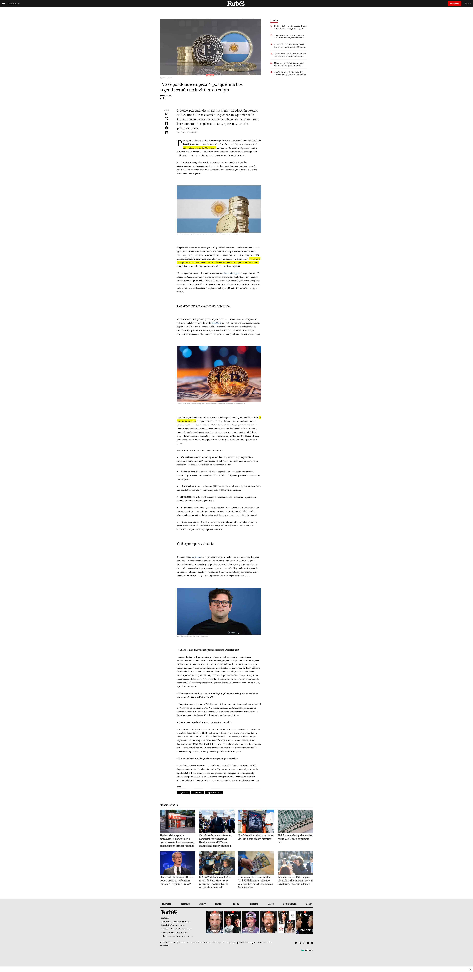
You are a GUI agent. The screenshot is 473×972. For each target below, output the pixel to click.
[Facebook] (166, 123)
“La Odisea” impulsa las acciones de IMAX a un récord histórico (256, 837)
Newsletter (173, 943)
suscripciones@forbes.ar (179, 932)
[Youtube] (308, 943)
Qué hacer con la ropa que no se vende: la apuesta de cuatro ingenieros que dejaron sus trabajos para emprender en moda (290, 55)
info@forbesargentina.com (176, 925)
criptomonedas (214, 792)
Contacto (182, 943)
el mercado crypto (231, 273)
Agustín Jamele (166, 95)
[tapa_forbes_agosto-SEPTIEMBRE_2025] (304, 922)
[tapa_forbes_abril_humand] (233, 922)
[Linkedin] (166, 132)
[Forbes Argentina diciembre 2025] (269, 922)
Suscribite (454, 3)
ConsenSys (198, 792)
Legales (233, 943)
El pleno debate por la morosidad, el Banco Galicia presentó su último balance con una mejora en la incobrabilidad (177, 840)
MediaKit (163, 943)
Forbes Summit (289, 904)
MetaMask (216, 322)
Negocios (219, 904)
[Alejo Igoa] (251, 922)
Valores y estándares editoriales (198, 943)
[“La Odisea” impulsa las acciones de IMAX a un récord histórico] (256, 821)
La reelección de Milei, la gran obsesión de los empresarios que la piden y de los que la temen (295, 880)
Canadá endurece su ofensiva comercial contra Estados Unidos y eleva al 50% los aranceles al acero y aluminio (215, 840)
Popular (274, 20)
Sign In (468, 3)
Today (308, 904)
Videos (271, 904)
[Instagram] (304, 943)
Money (202, 904)
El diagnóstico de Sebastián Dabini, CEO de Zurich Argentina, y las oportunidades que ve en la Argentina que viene (290, 27)
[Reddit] (166, 128)
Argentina (183, 792)
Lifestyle (236, 904)
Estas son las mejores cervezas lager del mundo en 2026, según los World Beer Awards (290, 45)
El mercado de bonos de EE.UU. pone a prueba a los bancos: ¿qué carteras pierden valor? (177, 880)
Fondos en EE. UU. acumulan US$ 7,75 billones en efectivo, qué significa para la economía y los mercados (255, 882)
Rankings (254, 904)
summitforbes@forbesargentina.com (179, 929)
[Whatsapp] (166, 114)
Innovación (166, 904)
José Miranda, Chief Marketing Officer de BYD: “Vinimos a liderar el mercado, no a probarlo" (290, 73)
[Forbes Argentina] (236, 3)
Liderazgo (185, 904)
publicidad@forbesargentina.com (179, 921)
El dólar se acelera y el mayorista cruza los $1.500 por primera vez (295, 839)
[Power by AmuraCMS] (307, 950)
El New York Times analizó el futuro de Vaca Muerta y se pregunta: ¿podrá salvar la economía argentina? (215, 882)
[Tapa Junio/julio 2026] (215, 922)
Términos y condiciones (220, 943)
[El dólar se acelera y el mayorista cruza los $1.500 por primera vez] (295, 821)
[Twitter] (166, 118)
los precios (196, 556)
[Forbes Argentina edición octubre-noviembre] (287, 922)
